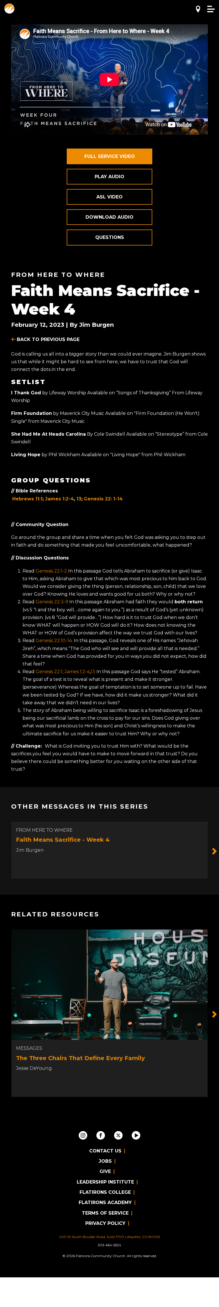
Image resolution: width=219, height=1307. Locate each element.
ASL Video (109, 197)
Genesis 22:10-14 (54, 640)
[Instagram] (83, 1135)
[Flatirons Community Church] (9, 8)
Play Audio (109, 176)
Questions (109, 237)
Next (214, 851)
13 (78, 499)
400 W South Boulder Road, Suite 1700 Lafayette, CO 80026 (109, 1237)
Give (105, 1171)
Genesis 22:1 (49, 671)
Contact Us (105, 1151)
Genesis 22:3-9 (52, 601)
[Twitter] (118, 1135)
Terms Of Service (105, 1213)
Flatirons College (105, 1192)
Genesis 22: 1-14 (103, 499)
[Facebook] (100, 1135)
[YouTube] (136, 1135)
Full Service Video (109, 156)
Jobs (105, 1161)
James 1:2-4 (59, 499)
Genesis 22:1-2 (51, 571)
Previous (4, 851)
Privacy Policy (105, 1223)
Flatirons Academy (105, 1202)
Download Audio (109, 217)
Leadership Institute (105, 1182)
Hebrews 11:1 (27, 499)
